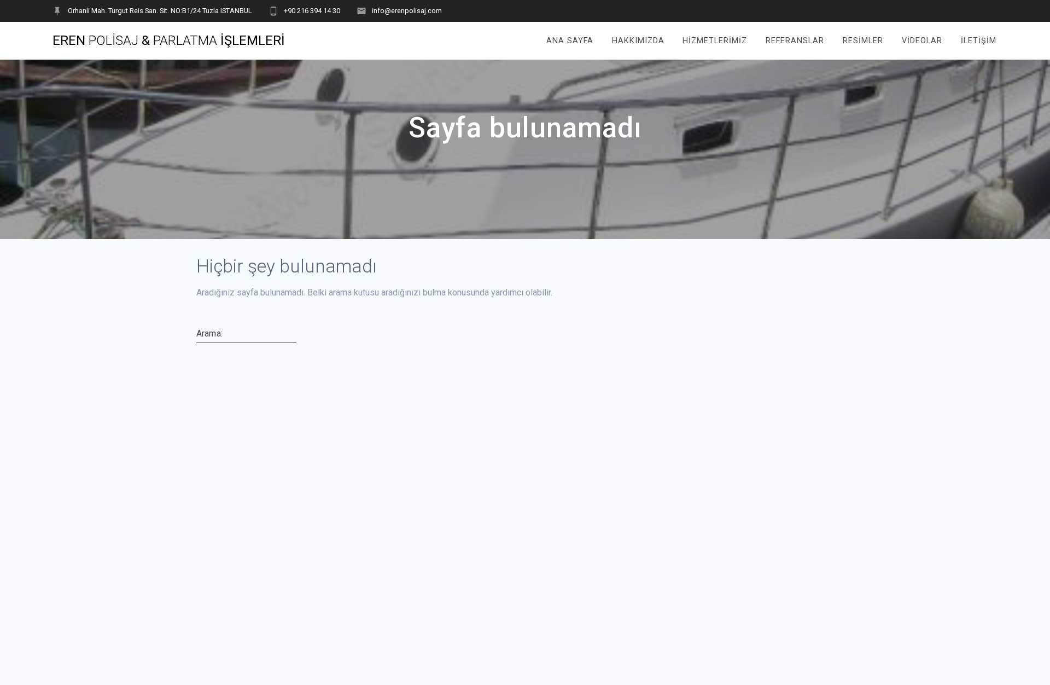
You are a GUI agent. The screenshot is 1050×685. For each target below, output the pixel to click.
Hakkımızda (638, 40)
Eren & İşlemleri (168, 40)
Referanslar (795, 40)
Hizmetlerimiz (714, 40)
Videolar (922, 40)
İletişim (978, 40)
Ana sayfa (569, 40)
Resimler (863, 40)
